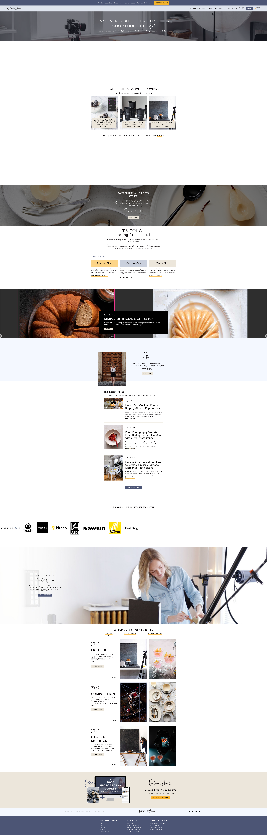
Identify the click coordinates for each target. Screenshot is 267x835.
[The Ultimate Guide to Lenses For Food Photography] (133, 97)
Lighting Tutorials (133, 825)
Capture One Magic (156, 829)
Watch (108, 329)
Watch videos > (127, 277)
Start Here (133, 217)
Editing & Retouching (134, 829)
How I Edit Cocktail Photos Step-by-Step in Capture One (143, 407)
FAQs (72, 812)
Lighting (109, 634)
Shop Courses (45, 595)
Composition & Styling (134, 827)
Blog (67, 812)
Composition (130, 634)
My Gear (130, 823)
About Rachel (99, 812)
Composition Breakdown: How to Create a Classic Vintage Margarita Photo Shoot (143, 465)
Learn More (97, 666)
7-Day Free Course (133, 831)
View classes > (155, 276)
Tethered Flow (154, 825)
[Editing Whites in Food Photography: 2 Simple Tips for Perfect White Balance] (104, 97)
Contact (89, 812)
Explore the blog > (99, 276)
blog (159, 135)
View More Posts (133, 487)
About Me (147, 373)
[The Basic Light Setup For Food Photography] (162, 97)
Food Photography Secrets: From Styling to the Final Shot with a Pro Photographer (143, 435)
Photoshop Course (156, 827)
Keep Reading (130, 418)
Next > (115, 677)
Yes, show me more (160, 798)
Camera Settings (155, 634)
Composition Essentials (157, 823)
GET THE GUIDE (162, 3)
